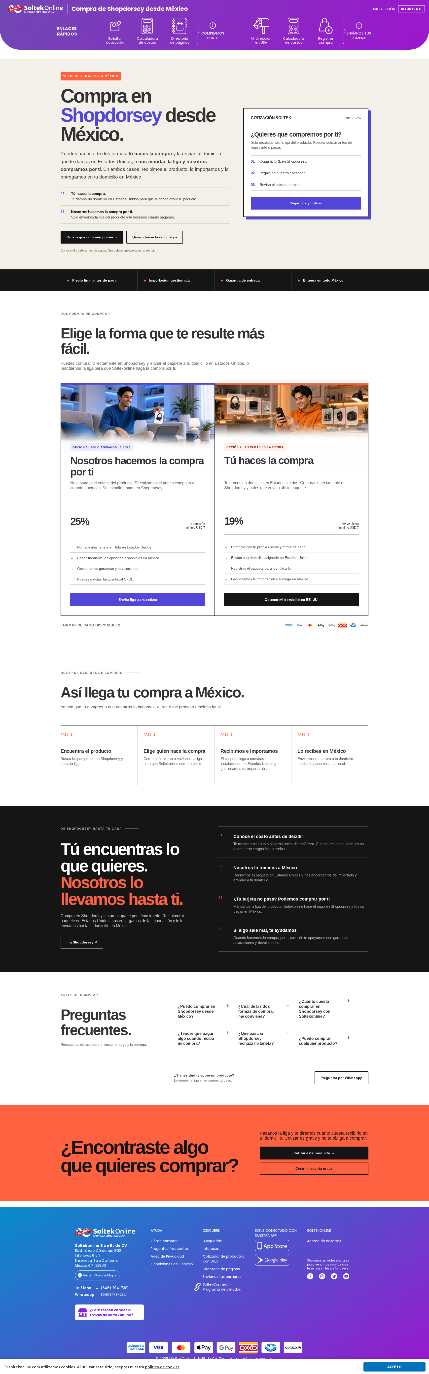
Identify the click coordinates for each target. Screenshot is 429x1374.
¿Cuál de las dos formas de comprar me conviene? (256, 1011)
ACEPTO (394, 1366)
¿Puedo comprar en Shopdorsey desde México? (196, 1011)
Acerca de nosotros (324, 1240)
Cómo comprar (164, 1240)
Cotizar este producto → (314, 1153)
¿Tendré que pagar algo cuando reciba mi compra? (196, 1038)
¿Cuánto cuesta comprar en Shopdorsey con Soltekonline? (314, 1008)
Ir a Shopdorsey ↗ (82, 942)
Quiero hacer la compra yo (154, 237)
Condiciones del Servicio (172, 1264)
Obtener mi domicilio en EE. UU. (292, 600)
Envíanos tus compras (222, 1276)
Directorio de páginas (221, 1268)
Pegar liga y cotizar (306, 203)
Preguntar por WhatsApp (341, 1078)
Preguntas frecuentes (170, 1248)
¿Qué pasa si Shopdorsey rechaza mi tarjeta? (256, 1038)
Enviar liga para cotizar (137, 600)
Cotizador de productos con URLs (223, 1259)
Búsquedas (212, 1240)
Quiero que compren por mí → (92, 237)
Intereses (211, 1248)
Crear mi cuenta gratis (314, 1168)
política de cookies (162, 1367)
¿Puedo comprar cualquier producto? (318, 1041)
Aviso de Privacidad (167, 1256)
